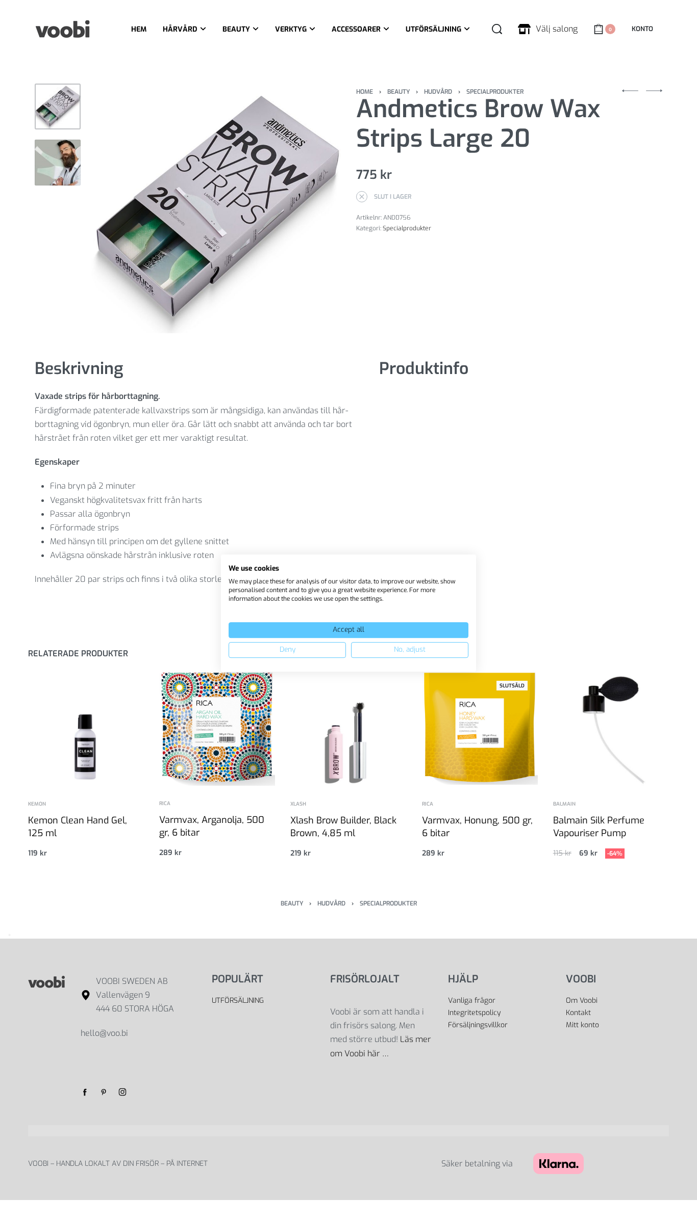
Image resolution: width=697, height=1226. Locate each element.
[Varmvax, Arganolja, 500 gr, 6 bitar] (217, 728)
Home (364, 92)
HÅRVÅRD (180, 29)
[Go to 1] (58, 106)
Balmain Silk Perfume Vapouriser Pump (598, 826)
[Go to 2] (58, 162)
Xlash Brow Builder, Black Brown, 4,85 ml (343, 826)
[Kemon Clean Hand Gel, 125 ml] (86, 728)
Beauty (398, 92)
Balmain (564, 804)
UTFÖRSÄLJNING (433, 29)
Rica (164, 803)
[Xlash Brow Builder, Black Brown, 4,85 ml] (348, 728)
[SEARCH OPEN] (497, 29)
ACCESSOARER (356, 29)
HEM (138, 29)
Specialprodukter (495, 92)
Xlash (298, 804)
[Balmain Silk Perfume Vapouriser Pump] (611, 728)
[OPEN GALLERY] (216, 208)
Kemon (37, 804)
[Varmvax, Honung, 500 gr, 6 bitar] (480, 728)
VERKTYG (291, 29)
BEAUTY (236, 29)
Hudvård (438, 92)
